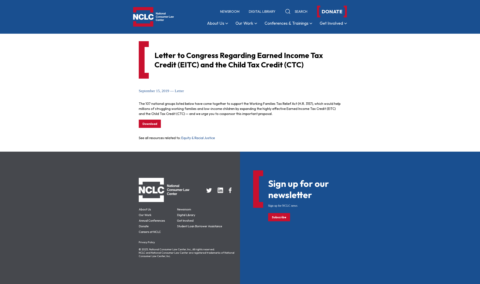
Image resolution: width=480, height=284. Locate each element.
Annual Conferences (152, 220)
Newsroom (229, 11)
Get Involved (185, 220)
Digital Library (262, 11)
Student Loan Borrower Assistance (199, 226)
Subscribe (279, 217)
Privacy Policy (147, 242)
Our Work (145, 215)
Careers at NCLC (150, 232)
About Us (145, 209)
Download (149, 124)
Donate (144, 226)
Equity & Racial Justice (198, 138)
